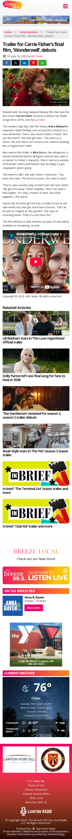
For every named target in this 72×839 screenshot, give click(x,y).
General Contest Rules (36, 793)
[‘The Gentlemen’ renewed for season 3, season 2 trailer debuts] (36, 398)
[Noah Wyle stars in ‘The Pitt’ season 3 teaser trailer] (36, 436)
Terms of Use (36, 785)
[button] (65, 6)
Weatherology (56, 834)
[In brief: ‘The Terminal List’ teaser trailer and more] (36, 473)
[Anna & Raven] (13, 606)
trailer (41, 119)
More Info (33, 608)
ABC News (37, 56)
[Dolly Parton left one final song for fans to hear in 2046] (36, 361)
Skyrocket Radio (45, 828)
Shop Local (36, 798)
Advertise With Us (36, 802)
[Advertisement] (36, 20)
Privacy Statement (36, 789)
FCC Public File (36, 781)
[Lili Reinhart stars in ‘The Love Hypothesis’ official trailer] (36, 323)
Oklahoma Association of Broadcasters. (45, 831)
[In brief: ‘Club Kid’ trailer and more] (36, 511)
